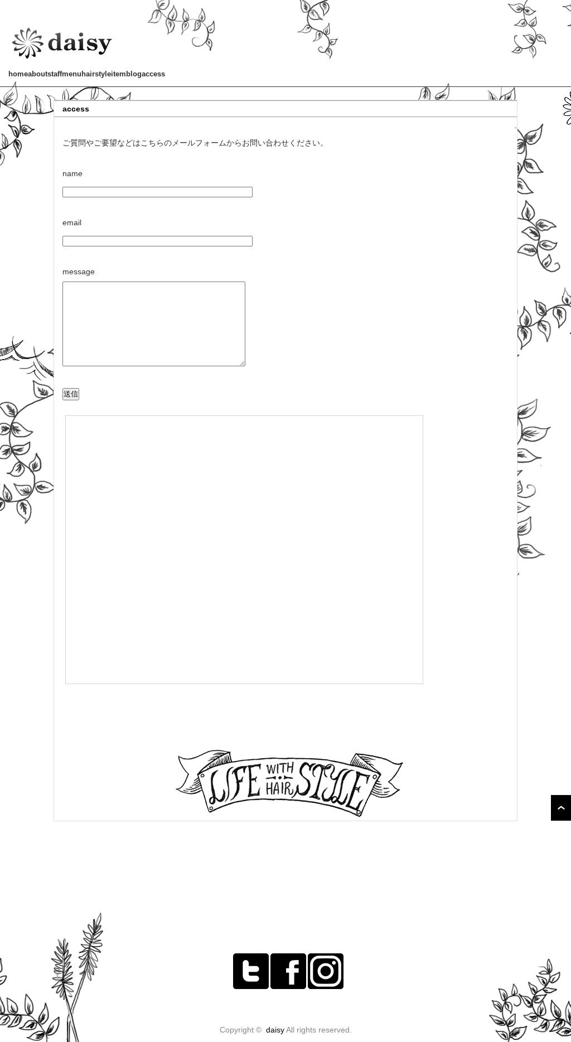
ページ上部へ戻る (561, 808)
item (118, 74)
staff (54, 74)
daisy (275, 1029)
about (37, 74)
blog (134, 74)
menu (71, 74)
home (18, 74)
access (153, 74)
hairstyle (96, 74)
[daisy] (63, 60)
